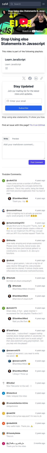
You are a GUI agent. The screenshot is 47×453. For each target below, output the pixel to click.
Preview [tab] (15, 139)
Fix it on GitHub (37, 125)
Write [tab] (6, 139)
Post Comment (37, 162)
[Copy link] (42, 78)
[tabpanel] (23, 150)
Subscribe (23, 108)
